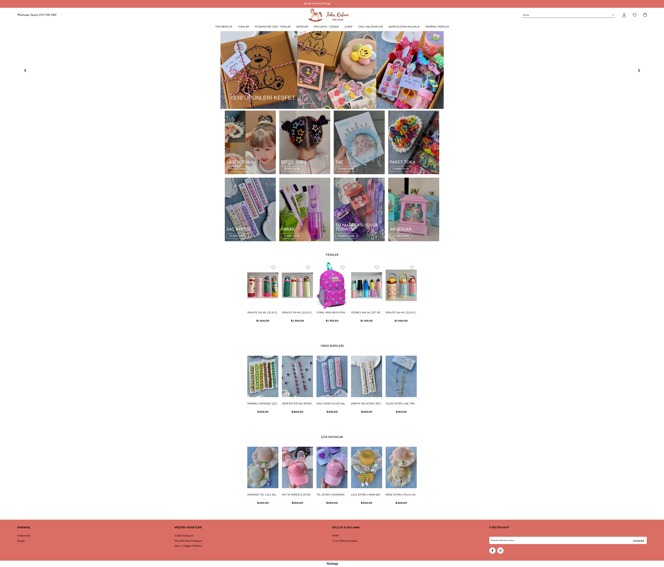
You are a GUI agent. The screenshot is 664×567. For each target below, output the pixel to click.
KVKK (335, 536)
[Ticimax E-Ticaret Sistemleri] (332, 564)
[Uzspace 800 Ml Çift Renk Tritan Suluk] (331, 285)
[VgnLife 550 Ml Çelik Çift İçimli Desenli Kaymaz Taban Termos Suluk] (400, 285)
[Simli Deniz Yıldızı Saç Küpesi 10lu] (297, 376)
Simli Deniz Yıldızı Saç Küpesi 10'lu (297, 404)
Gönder (638, 541)
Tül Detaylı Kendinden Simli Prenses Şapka (262, 495)
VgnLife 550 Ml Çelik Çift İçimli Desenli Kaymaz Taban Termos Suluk (400, 313)
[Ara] (614, 15)
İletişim (21, 541)
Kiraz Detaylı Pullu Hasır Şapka (332, 495)
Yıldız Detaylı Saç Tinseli (366, 404)
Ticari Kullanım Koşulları (345, 541)
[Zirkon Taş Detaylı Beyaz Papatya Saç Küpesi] (332, 376)
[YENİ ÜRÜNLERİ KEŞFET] (332, 70)
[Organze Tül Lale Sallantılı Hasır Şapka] (366, 467)
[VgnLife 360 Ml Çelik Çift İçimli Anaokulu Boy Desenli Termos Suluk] (365, 285)
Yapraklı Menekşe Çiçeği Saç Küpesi (401, 404)
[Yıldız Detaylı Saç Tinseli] (366, 376)
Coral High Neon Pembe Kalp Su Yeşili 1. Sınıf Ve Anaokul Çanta (296, 313)
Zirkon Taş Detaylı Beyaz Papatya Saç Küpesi (332, 404)
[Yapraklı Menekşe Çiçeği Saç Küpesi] (401, 376)
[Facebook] (492, 550)
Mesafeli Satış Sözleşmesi (188, 541)
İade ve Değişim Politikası (188, 546)
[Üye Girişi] (624, 15)
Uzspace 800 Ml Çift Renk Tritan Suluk (331, 313)
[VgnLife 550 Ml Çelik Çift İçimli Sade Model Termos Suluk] (262, 285)
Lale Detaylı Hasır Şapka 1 (297, 495)
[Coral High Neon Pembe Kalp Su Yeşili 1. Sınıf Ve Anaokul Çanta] (296, 285)
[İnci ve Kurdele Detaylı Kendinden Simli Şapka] (401, 467)
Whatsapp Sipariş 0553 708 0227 (37, 15)
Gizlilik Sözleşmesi (184, 536)
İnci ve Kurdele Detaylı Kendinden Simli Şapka (401, 495)
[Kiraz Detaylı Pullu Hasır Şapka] (332, 467)
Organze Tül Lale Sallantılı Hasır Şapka (366, 495)
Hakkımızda (23, 536)
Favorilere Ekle (272, 267)
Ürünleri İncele (237, 169)
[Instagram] (500, 550)
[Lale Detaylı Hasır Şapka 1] (297, 467)
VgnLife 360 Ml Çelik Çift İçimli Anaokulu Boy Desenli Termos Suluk (365, 313)
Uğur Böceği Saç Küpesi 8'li (262, 404)
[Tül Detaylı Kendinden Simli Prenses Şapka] (262, 467)
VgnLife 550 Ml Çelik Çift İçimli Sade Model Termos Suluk (262, 313)
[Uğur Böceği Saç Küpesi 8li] (262, 376)
